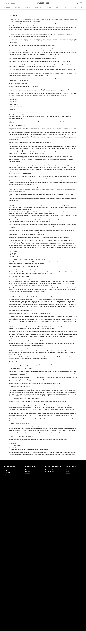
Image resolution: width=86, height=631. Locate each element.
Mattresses (7, 7)
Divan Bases (27, 7)
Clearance (48, 7)
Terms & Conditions (49, 471)
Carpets (56, 7)
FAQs (81, 7)
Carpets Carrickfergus (50, 469)
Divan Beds (17, 7)
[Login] (78, 3)
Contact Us (64, 7)
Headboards (38, 7)
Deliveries (73, 7)
